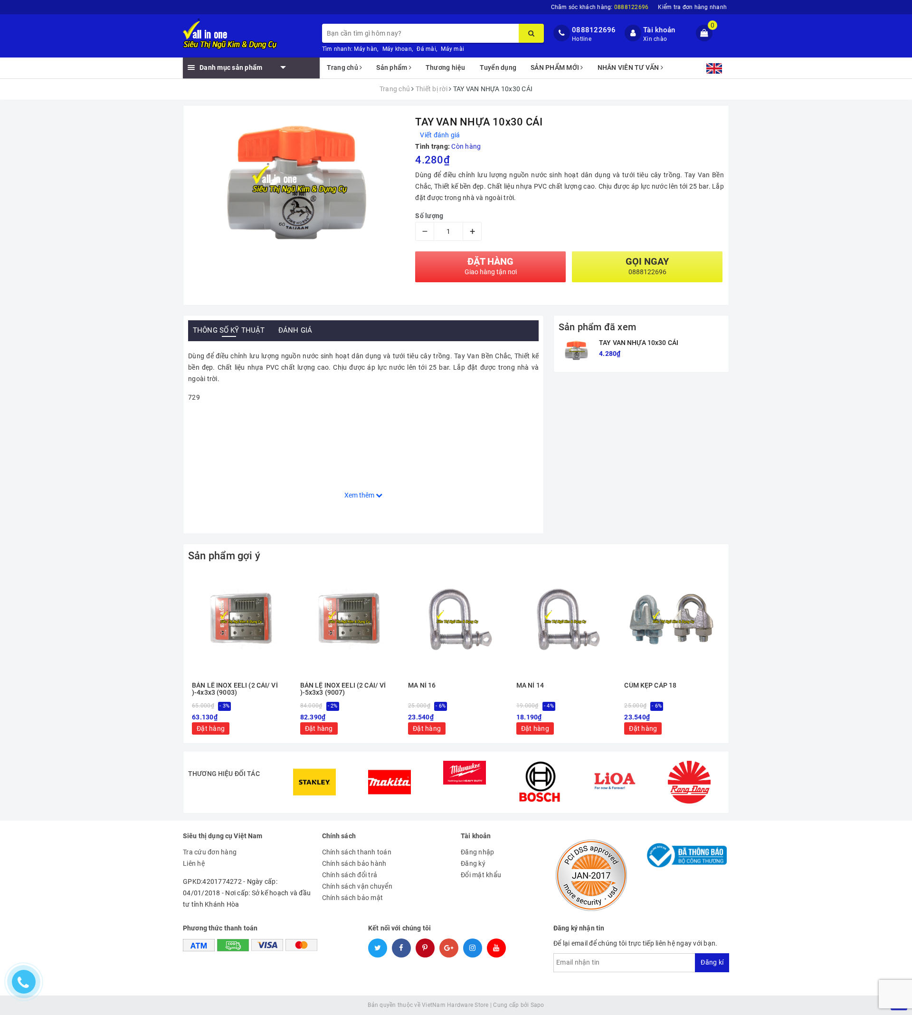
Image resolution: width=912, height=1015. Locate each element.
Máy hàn (365, 49)
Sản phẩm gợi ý (224, 556)
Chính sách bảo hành (354, 863)
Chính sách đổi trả (350, 875)
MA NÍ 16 (422, 685)
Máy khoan (397, 49)
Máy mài (452, 49)
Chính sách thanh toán (356, 852)
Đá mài (426, 49)
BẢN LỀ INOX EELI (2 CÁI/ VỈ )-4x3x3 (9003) (235, 689)
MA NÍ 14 (530, 685)
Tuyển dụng (498, 67)
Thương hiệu (446, 67)
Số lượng (429, 216)
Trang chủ (343, 67)
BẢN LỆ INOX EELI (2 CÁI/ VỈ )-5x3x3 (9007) (343, 689)
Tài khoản (659, 30)
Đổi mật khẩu (481, 875)
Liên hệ (194, 863)
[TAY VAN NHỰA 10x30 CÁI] (576, 350)
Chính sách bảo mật (352, 897)
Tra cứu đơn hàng (210, 852)
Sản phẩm (392, 67)
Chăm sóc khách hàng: (600, 7)
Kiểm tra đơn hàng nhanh (692, 7)
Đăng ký (473, 863)
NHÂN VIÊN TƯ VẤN (629, 67)
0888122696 (594, 30)
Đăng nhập (477, 852)
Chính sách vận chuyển (357, 886)
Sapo (537, 1005)
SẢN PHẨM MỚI (555, 67)
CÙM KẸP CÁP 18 (650, 685)
